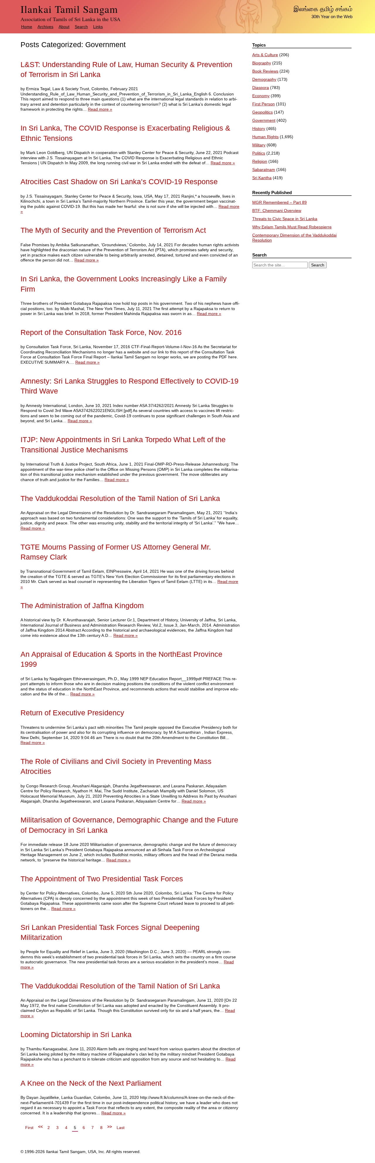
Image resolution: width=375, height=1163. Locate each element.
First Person (263, 104)
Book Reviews (265, 71)
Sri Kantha (262, 177)
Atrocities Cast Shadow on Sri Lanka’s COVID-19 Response (119, 182)
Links (98, 26)
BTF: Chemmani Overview (276, 210)
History (258, 128)
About (64, 26)
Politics (258, 153)
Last (121, 1127)
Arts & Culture (265, 54)
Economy (261, 95)
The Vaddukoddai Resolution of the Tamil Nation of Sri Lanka (120, 498)
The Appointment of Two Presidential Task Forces (102, 879)
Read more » (100, 109)
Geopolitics (262, 112)
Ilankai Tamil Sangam (69, 9)
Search (81, 26)
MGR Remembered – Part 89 (279, 202)
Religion (259, 161)
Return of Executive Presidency (72, 713)
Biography (261, 63)
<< (40, 1126)
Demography (264, 79)
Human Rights (265, 136)
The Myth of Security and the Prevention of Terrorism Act (113, 230)
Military (258, 145)
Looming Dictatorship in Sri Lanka (76, 1035)
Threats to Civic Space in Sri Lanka (284, 218)
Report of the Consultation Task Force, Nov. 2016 (101, 332)
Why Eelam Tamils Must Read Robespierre (292, 227)
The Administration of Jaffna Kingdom (82, 606)
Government (263, 120)
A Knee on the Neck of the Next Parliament (91, 1083)
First (29, 1127)
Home (26, 26)
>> (109, 1126)
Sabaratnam (263, 169)
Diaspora (260, 87)
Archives (45, 26)
